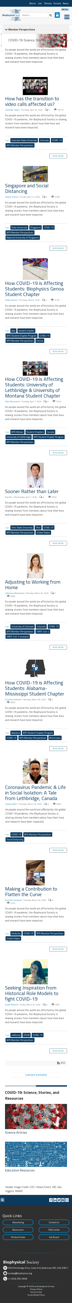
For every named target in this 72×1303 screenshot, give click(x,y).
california (15, 1035)
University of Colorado (22, 626)
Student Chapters (35, 432)
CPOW (26, 1035)
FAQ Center (54, 1229)
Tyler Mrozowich (12, 401)
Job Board (54, 1237)
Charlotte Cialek (12, 109)
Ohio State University (22, 527)
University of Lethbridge (19, 437)
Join (40, 3)
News (66, 3)
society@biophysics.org (20, 1273)
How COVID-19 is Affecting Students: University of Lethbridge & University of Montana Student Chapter (36, 368)
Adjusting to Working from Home (36, 566)
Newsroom (18, 1229)
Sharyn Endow (11, 196)
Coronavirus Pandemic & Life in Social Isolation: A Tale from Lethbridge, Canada (36, 771)
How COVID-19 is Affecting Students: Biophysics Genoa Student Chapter (36, 269)
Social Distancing (15, 839)
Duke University (19, 227)
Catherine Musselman (14, 593)
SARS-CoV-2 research (18, 636)
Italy (13, 330)
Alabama (15, 732)
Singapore (35, 227)
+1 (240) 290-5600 (17, 1278)
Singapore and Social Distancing (36, 174)
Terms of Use (36, 1292)
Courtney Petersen (13, 699)
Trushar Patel (11, 804)
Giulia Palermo (11, 1004)
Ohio (38, 527)
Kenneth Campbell (13, 900)
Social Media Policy (36, 1294)
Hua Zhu (8, 497)
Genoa (40, 340)
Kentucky (16, 933)
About (32, 3)
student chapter (26, 330)
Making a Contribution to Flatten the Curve (36, 873)
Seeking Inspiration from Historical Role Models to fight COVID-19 (36, 972)
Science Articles (16, 1132)
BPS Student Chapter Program (22, 335)
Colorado (44, 140)
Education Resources (19, 1170)
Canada (50, 432)
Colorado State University (24, 140)
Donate (57, 3)
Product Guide (18, 1237)
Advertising (18, 1222)
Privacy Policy (36, 1289)
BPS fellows (17, 432)
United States (43, 532)
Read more (58, 156)
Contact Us (54, 1222)
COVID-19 (57, 140)
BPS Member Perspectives (20, 145)
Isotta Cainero (11, 300)
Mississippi (55, 738)
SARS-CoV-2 (43, 631)
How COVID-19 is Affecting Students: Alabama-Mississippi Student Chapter (36, 668)
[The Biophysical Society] (13, 15)
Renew (48, 3)
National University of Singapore (23, 237)
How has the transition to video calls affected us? (36, 86)
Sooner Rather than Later (36, 476)
